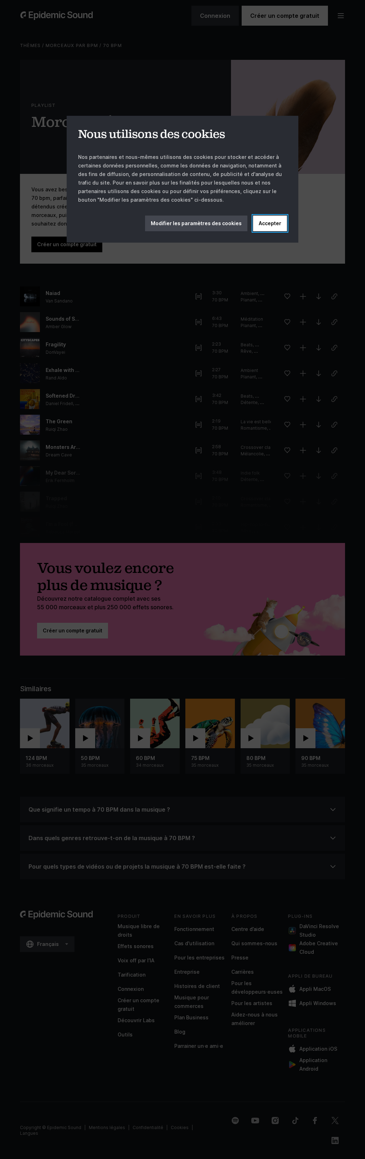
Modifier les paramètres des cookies (196, 223)
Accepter (270, 223)
